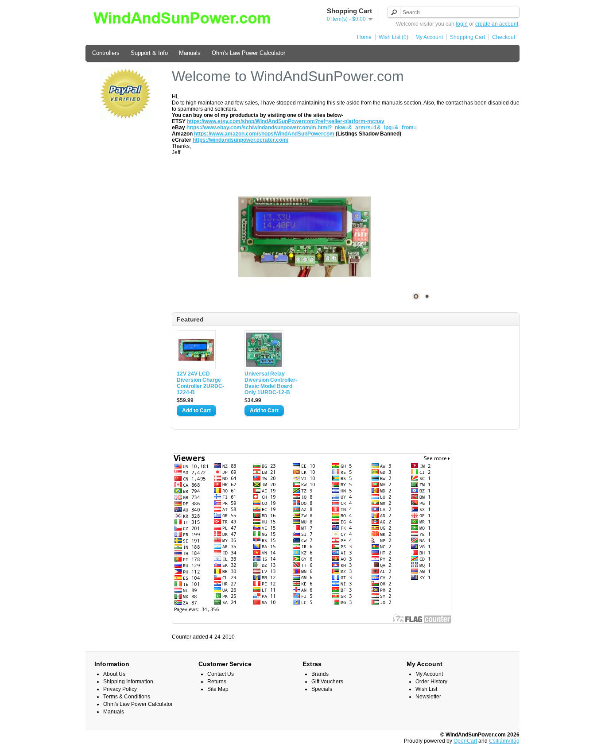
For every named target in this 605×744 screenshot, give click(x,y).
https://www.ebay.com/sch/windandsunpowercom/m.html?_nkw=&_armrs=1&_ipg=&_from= (301, 127)
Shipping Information (128, 681)
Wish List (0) (393, 37)
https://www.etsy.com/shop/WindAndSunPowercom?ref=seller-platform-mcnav (285, 121)
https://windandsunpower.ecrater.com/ (240, 140)
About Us (114, 674)
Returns (216, 681)
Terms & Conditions (126, 697)
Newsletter (428, 697)
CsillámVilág (504, 741)
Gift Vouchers (327, 681)
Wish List (426, 689)
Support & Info (149, 53)
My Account (429, 37)
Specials (321, 689)
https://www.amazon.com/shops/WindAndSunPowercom (264, 134)
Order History (431, 681)
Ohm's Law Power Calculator (248, 53)
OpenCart (465, 741)
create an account (496, 24)
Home (364, 37)
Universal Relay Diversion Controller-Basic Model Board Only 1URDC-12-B (270, 383)
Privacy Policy (120, 689)
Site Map (218, 689)
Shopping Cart (467, 37)
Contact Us (220, 674)
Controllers (106, 53)
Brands (320, 674)
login (462, 24)
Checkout (503, 37)
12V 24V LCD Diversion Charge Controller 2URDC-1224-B (200, 383)
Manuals (190, 53)
